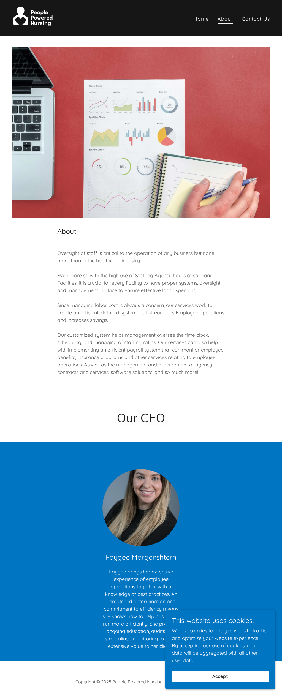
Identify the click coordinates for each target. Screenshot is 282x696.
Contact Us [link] (256, 19)
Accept (220, 676)
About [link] (225, 19)
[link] (33, 18)
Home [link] (201, 19)
